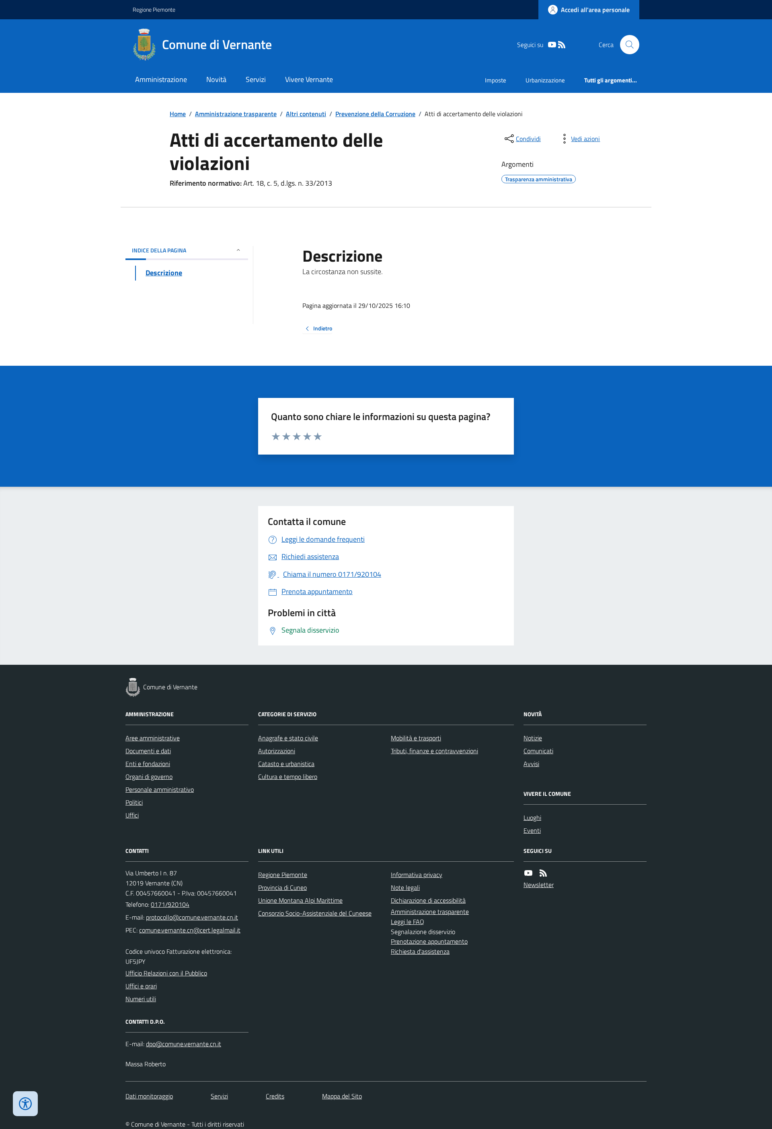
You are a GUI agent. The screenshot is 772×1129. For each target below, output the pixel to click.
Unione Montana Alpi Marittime (300, 900)
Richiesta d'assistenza (420, 951)
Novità (216, 79)
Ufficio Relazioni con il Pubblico (166, 973)
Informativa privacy (416, 874)
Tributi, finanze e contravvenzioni (434, 751)
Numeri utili (140, 999)
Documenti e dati (148, 751)
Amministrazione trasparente (236, 114)
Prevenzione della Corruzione (375, 114)
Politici (134, 802)
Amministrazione (161, 79)
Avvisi (531, 763)
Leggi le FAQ (407, 921)
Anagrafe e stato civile (288, 738)
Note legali (405, 887)
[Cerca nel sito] (626, 44)
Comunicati (538, 751)
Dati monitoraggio (149, 1096)
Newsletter (539, 884)
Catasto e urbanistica (286, 763)
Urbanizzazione (545, 80)
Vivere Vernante (309, 79)
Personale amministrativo (159, 789)
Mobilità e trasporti (416, 738)
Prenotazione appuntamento (429, 941)
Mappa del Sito (342, 1096)
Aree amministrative (152, 738)
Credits (275, 1096)
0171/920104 (170, 904)
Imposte (495, 80)
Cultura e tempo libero (287, 776)
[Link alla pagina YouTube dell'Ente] (528, 873)
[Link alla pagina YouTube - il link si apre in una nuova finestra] (552, 45)
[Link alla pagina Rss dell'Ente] (543, 873)
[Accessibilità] (25, 1103)
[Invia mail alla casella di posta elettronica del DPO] (183, 1044)
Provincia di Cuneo (282, 887)
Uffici (132, 815)
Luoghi (532, 817)
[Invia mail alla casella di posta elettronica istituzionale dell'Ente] (192, 917)
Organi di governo (148, 776)
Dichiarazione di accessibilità (428, 900)
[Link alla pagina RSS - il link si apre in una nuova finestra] (562, 45)
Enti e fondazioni (147, 763)
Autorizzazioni (276, 751)
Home (178, 114)
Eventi (532, 830)
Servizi (256, 79)
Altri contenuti (306, 114)
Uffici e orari (141, 986)
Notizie (533, 738)
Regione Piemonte (154, 9)
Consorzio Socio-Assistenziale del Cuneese (315, 913)
